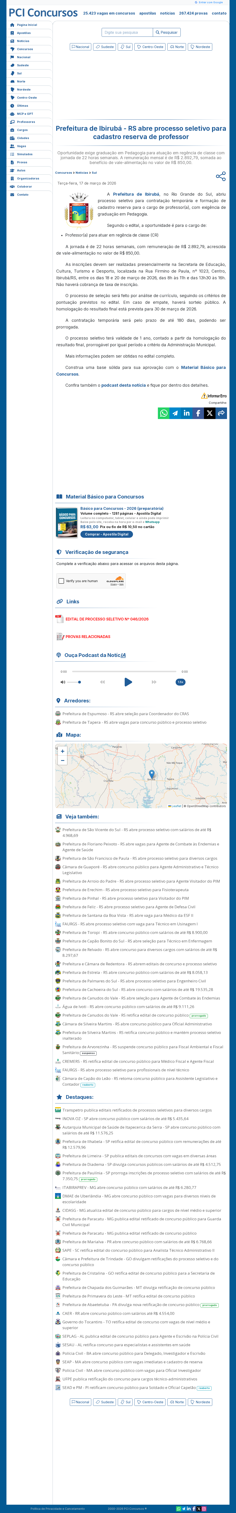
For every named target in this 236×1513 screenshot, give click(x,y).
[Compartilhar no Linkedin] (186, 413)
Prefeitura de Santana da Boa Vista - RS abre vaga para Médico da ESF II (127, 915)
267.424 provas (193, 13)
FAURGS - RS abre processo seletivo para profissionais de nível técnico (125, 1069)
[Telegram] (183, 1508)
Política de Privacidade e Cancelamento (58, 1508)
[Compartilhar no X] (209, 413)
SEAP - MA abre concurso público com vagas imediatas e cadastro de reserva (132, 1361)
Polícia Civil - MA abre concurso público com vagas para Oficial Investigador (131, 1370)
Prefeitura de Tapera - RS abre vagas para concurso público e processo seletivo (134, 722)
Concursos (25, 49)
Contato (22, 194)
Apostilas (24, 33)
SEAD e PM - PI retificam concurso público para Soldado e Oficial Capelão (136, 1387)
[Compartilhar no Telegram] (175, 413)
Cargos (22, 130)
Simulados (24, 154)
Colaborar (24, 186)
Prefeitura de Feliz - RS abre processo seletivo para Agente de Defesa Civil (128, 906)
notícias (167, 13)
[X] (198, 1508)
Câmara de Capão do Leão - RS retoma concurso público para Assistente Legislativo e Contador (140, 1081)
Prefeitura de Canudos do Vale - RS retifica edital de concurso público (134, 1015)
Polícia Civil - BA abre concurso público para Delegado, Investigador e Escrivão (133, 1353)
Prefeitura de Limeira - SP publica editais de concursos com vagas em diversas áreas (139, 1155)
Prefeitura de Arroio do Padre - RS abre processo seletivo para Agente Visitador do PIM (141, 881)
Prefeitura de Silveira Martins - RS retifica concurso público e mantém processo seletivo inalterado (141, 1035)
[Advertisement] (103, 86)
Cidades (23, 138)
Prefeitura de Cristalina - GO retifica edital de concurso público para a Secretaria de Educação (138, 1276)
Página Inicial (27, 25)
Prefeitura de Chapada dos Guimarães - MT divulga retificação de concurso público (138, 1287)
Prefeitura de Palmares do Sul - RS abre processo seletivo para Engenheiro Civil (134, 981)
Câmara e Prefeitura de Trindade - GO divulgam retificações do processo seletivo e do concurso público (140, 1261)
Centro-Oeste (27, 97)
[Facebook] (193, 1508)
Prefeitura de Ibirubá (136, 194)
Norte (21, 81)
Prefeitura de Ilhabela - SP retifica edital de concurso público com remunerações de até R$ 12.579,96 (141, 1144)
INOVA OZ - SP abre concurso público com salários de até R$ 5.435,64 (125, 1118)
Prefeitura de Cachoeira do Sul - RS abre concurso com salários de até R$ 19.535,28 (137, 989)
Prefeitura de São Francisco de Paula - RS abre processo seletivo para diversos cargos (139, 858)
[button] (62, 751)
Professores (26, 122)
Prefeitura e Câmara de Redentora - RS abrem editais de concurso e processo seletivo (139, 963)
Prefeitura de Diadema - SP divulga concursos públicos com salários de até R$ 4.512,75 (141, 1164)
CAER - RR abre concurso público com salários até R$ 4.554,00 (118, 1313)
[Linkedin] (188, 1508)
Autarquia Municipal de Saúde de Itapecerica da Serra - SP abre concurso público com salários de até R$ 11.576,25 (141, 1130)
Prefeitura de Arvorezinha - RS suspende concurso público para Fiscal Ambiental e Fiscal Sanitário (142, 1049)
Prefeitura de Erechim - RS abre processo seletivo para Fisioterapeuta (125, 889)
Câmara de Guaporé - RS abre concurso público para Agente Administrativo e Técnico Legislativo (140, 869)
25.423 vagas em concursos (109, 13)
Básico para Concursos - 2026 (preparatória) (122, 508)
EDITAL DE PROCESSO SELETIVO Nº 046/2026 (107, 619)
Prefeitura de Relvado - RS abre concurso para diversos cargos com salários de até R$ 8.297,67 (139, 952)
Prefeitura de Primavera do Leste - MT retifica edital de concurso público (128, 1296)
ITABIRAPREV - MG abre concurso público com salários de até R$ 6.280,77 (129, 1187)
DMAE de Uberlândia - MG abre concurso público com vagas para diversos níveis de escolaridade (139, 1198)
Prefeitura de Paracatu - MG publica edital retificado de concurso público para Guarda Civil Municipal (141, 1221)
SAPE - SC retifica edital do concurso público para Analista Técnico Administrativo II (138, 1250)
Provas (22, 162)
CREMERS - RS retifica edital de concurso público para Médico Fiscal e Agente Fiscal (138, 1061)
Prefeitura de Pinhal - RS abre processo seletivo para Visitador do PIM (125, 898)
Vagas (21, 146)
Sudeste (23, 65)
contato (219, 13)
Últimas (22, 105)
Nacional (23, 57)
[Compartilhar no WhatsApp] (163, 413)
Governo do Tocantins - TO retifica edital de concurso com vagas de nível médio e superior (136, 1324)
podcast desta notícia (123, 385)
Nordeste (24, 89)
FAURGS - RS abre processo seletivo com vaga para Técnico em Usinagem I (130, 924)
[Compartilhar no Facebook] (198, 413)
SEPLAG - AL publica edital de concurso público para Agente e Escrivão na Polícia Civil (140, 1336)
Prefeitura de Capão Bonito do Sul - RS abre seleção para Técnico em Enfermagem (137, 941)
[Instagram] (203, 1508)
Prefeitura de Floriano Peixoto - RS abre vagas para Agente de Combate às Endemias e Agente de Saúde (140, 846)
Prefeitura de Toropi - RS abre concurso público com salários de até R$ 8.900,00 (135, 932)
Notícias (23, 41)
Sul (19, 73)
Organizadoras (28, 178)
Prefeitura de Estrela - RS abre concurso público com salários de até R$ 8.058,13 (135, 972)
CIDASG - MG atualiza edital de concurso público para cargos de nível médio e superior (141, 1210)
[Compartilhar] (221, 413)
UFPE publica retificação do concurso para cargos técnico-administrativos (129, 1379)
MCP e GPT (25, 113)
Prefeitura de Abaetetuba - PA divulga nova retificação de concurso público (139, 1304)
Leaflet (176, 806)
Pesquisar (168, 32)
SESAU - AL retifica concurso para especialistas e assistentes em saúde (126, 1344)
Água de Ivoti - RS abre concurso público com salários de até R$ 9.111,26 (128, 1006)
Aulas (21, 170)
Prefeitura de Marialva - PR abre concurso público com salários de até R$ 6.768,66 (137, 1241)
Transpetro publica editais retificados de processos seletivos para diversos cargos (137, 1110)
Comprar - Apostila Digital (106, 534)
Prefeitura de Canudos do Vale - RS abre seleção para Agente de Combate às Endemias (141, 998)
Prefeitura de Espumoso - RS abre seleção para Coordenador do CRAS (125, 713)
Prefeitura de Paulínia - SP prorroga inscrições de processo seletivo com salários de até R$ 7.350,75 (144, 1175)
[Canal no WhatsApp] (178, 1508)
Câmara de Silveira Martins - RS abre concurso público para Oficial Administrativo (137, 1024)
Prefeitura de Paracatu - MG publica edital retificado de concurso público (129, 1233)
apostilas (147, 13)
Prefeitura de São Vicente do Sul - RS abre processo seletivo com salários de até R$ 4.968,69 (136, 832)
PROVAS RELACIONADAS (88, 636)
